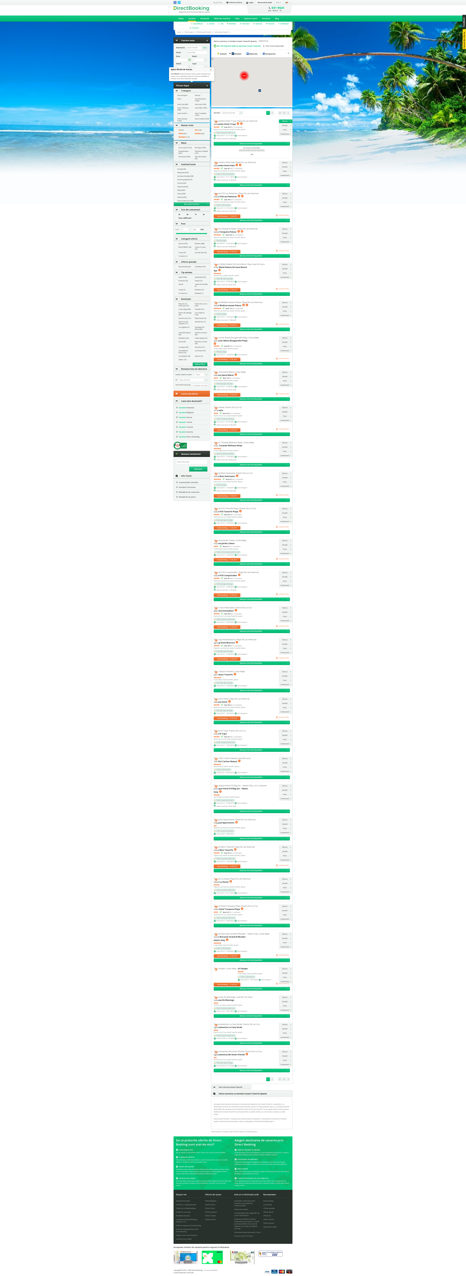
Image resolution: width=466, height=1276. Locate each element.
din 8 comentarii (234, 235)
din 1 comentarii (234, 479)
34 (284, 113)
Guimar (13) (199, 356)
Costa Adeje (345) (185, 309)
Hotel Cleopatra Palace (225, 232)
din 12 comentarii (233, 168)
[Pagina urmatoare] (288, 113)
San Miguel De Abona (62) (199, 328)
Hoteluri (237, 54)
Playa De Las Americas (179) (184, 305)
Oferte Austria (210, 1219)
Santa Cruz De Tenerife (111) (183, 323)
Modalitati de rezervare (189, 492)
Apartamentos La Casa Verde (228, 1027)
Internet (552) (182, 197)
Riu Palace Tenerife (223, 674)
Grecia (185, 417)
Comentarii (284, 134)
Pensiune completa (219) (201, 152)
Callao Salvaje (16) (201, 338)
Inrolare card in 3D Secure (243, 1236)
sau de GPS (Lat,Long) (182, 385)
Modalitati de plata (187, 497)
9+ (180, 214)
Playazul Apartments (224, 822)
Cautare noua (188, 40)
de (176, 380)
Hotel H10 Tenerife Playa (226, 511)
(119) (188, 137)
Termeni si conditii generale (186, 1205)
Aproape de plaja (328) (185, 176)
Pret (183, 223)
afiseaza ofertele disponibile (251, 144)
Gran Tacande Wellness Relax (228, 445)
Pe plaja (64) (181, 169)
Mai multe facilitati (191, 204)
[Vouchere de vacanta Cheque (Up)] (186, 1263)
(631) (185, 134)
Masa (183, 143)
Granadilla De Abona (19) (183, 352)
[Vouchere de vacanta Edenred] (242, 1263)
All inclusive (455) (184, 157)
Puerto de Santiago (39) (185, 314)
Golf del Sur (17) (200, 322)
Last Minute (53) (200, 267)
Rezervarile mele (265, 2)
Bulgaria (186, 412)
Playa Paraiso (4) (200, 318)
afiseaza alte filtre (192, 72)
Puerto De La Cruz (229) (201, 305)
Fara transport (182, 95)
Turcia (185, 422)
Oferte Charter (268, 1219)
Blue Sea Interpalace (224, 610)
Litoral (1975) (183, 244)
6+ (204, 214)
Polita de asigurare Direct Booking (188, 1225)
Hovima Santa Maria (224, 375)
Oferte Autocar (268, 1223)
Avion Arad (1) (182, 113)
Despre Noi (217, 2)
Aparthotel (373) (200, 277)
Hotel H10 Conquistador (225, 575)
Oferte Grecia (210, 1205)
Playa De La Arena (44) (201, 343)
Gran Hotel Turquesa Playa (227, 909)
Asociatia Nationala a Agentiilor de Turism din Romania (246, 1214)
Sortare (217, 113)
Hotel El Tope (220, 733)
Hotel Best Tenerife (223, 850)
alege (205, 47)
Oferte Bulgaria (210, 1201)
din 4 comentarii (234, 308)
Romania (186, 407)
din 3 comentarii (233, 346)
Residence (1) (199, 290)
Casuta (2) (182, 290)
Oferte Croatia (210, 1216)
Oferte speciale (188, 262)
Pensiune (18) (183, 281)
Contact (181, 24)
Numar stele (187, 125)
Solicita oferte (235, 2)
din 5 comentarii (233, 200)
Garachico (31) (200, 347)
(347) (202, 134)
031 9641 (278, 8)
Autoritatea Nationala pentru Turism (247, 1232)
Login (251, 2)
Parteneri (266, 18)
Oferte (284, 121)
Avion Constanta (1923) (200, 114)
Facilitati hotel (188, 164)
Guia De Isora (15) (185, 318)
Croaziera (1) (183, 293)
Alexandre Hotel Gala (224, 165)
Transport (186, 90)
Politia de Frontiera (241, 1209)
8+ (188, 214)
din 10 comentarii (233, 127)
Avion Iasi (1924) (200, 104)
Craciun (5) (182, 253)
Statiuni (223, 54)
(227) (182, 130)
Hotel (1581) (183, 277)
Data (178, 56)
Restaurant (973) (183, 173)
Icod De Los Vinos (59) (201, 334)
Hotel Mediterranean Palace (227, 305)
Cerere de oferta (189, 393)
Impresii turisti (250, 18)
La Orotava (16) (200, 351)
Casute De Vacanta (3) (201, 285)
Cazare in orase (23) (200, 248)
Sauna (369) (181, 194)
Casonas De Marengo (224, 1000)
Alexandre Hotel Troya (225, 124)
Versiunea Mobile (210, 1270)
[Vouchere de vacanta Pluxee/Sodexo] (212, 1263)
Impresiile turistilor (270, 1227)
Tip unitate (186, 272)
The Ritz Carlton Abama (225, 761)
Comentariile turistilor (188, 482)
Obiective (253, 54)
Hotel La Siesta (221, 881)
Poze (285, 130)
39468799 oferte (182, 80)
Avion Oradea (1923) (202, 119)
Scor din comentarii (190, 209)
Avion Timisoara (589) (183, 109)
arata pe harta (284, 215)
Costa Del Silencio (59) (185, 334)
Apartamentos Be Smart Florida (229, 1054)
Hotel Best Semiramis (224, 476)
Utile (237, 18)
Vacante (192, 18)
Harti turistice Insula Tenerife (230, 1087)
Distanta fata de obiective (194, 369)
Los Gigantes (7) (184, 327)
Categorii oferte (189, 238)
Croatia (186, 427)
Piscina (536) (181, 183)
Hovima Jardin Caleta (224, 543)
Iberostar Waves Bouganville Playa (230, 340)
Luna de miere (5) (201, 253)
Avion (179, 99)
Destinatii (204, 18)
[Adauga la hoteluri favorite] (216, 121)
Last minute (267, 1205)
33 (280, 113)
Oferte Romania (211, 1212)
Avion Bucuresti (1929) (200, 100)
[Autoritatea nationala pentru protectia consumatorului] (270, 1256)
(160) (199, 130)
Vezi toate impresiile (275, 46)
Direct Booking (191, 8)
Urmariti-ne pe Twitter (184, 1239)
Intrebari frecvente (187, 487)
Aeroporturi (270, 54)
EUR (277, 2)
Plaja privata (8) (182, 187)
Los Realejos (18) (184, 356)
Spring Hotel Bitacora (224, 642)
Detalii (284, 125)
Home (180, 18)
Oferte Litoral (268, 1212)
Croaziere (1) (183, 256)
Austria (186, 432)
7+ (196, 214)
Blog (277, 18)
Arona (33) (182, 342)
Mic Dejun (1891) (200, 148)
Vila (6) (181, 284)
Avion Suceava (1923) (182, 120)
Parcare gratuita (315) (184, 180)
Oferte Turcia (210, 1208)
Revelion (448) (199, 244)
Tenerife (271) (199, 309)
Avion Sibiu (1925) (201, 108)
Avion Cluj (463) (182, 104)
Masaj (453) (181, 190)
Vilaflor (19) (182, 360)
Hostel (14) (198, 281)
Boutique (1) (199, 293)
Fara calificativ (185, 218)
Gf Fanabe (243, 968)
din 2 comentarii (231, 413)
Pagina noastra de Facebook (186, 1235)
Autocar (197, 95)
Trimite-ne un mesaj (183, 1212)
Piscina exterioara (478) (185, 201)
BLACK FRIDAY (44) (185, 247)
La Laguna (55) (183, 347)
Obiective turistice (222, 18)
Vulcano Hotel (220, 702)
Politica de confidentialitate (186, 1208)
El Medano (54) (184, 338)
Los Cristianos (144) (199, 314)
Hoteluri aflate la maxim (183, 375)
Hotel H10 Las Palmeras (225, 196)
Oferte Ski (267, 1216)
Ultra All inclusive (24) (200, 158)
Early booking (268, 1201)
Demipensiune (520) (183, 152)
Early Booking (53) (185, 267)
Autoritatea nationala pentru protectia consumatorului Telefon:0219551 (244, 1203)
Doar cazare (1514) (185, 148)
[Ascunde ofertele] (251, 155)
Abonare (198, 469)
